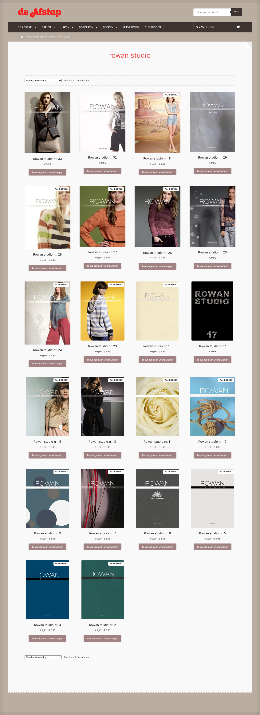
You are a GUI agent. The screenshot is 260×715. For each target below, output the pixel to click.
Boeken (108, 27)
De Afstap (25, 27)
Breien (46, 27)
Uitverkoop (131, 27)
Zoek (236, 12)
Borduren (86, 27)
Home (28, 36)
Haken (65, 27)
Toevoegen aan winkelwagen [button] (47, 172)
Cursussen (153, 27)
